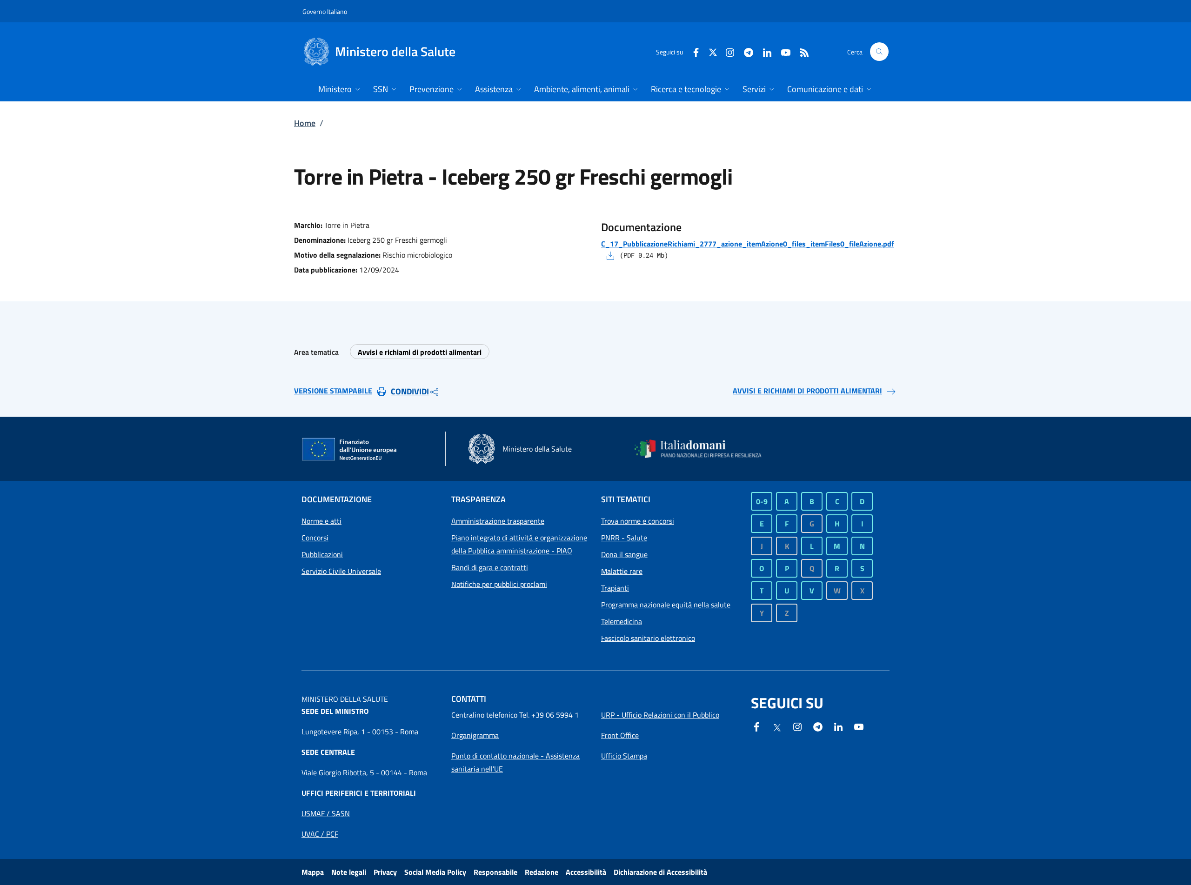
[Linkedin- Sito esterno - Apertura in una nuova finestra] (838, 726)
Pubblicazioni (322, 554)
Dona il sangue (624, 554)
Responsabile (495, 872)
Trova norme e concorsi (637, 520)
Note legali (348, 872)
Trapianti (615, 587)
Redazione (541, 872)
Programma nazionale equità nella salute (665, 604)
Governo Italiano (324, 11)
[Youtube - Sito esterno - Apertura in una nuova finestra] (782, 51)
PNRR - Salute (624, 537)
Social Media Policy (435, 872)
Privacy (385, 872)
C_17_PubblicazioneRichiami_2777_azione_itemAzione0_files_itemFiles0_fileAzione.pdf (747, 243)
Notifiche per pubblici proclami (499, 584)
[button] (879, 51)
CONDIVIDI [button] (410, 391)
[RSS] (800, 51)
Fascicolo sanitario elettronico (648, 638)
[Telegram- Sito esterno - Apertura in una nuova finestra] (745, 51)
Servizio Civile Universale (341, 571)
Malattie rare (621, 571)
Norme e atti (321, 520)
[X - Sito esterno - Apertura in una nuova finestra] (713, 51)
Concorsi (314, 537)
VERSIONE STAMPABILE (333, 390)
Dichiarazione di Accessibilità (660, 872)
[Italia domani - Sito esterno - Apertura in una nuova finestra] (704, 448)
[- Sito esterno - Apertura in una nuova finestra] (858, 726)
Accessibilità (586, 872)
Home (304, 123)
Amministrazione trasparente (497, 520)
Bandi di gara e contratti (489, 567)
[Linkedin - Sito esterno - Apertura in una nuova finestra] (763, 51)
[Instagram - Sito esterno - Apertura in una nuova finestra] (726, 51)
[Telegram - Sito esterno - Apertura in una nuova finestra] (817, 726)
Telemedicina (621, 621)
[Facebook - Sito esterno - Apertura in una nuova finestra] (692, 51)
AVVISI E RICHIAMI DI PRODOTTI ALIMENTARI (807, 390)
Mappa (312, 872)
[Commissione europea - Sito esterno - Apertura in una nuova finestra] (349, 450)
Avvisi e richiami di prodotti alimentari (420, 352)
